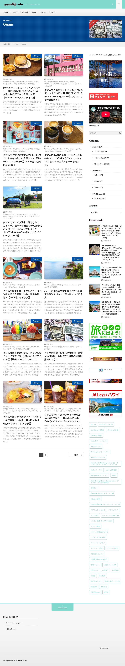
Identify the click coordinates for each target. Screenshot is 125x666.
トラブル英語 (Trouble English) (101, 521)
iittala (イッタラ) (96, 470)
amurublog (22, 660)
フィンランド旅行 (97, 548)
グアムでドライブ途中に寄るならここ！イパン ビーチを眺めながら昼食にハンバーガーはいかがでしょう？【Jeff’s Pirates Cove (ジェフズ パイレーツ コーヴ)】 (22, 229)
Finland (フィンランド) (99, 441)
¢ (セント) (78, 346)
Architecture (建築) (52, 81)
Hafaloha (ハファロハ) (23, 346)
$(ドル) (49, 346)
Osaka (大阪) (99, 198)
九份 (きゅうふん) (97, 554)
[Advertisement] (63, 207)
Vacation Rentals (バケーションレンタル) (105, 504)
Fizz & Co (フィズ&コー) (13, 149)
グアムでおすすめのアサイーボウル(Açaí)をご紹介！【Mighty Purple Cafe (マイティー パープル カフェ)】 (63, 418)
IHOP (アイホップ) (22, 284)
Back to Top (62, 608)
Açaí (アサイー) (52, 408)
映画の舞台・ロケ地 (112, 581)
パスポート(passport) (98, 537)
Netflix (114, 475)
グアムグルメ (22, 83)
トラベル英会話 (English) (99, 532)
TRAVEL (15, 12)
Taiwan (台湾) (95, 499)
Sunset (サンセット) (70, 284)
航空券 (106, 592)
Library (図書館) (111, 470)
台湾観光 (115, 570)
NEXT (76, 455)
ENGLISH (52, 12)
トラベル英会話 (100, 158)
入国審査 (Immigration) (99, 559)
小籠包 (93, 576)
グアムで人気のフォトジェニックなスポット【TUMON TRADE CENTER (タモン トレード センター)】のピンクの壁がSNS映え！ (63, 94)
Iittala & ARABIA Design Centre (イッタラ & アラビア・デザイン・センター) (104, 463)
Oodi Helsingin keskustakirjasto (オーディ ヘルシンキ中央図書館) (105, 481)
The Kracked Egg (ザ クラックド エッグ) (16, 410)
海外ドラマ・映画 (101, 164)
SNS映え (73, 81)
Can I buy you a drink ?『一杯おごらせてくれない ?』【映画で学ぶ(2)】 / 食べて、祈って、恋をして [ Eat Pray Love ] (111, 272)
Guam (33, 12)
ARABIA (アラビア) (106, 424)
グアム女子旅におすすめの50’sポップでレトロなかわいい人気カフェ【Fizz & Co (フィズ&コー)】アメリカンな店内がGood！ (22, 160)
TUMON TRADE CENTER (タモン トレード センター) (62, 83)
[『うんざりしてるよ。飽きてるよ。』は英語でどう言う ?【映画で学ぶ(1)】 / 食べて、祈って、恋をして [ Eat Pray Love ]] (94, 289)
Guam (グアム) (10, 81)
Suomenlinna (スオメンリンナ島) (102, 493)
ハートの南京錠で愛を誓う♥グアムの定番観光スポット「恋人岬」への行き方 (63, 294)
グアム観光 (53, 287)
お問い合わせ (11, 629)
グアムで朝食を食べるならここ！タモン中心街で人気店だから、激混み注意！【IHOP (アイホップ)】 (22, 294)
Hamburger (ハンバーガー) (24, 81)
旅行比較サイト (96, 581)
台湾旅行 (105, 570)
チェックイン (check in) (110, 515)
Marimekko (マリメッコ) (99, 475)
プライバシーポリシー (14, 623)
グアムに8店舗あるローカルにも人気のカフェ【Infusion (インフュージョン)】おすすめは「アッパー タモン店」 (63, 160)
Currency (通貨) (57, 346)
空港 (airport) (95, 592)
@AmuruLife (94, 125)
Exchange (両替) (68, 346)
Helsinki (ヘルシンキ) (98, 457)
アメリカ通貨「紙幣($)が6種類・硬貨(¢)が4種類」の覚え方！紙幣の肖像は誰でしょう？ (63, 356)
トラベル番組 (99, 151)
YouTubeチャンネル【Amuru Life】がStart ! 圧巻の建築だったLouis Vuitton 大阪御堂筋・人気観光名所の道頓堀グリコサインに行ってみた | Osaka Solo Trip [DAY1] (111, 253)
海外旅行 (104, 587)
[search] (120, 133)
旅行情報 (47, 349)
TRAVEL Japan (97, 194)
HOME (5, 12)
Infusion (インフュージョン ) (66, 149)
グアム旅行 (31, 83)
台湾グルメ (95, 570)
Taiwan (42, 12)
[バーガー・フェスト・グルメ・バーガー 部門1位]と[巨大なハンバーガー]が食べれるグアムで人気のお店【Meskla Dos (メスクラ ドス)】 (22, 92)
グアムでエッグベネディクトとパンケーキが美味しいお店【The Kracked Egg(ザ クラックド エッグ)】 (22, 420)
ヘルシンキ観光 (112, 548)
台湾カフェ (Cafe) (110, 565)
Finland (25, 12)
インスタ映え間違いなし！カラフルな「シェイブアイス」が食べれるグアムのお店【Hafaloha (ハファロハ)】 (22, 356)
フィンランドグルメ (98, 543)
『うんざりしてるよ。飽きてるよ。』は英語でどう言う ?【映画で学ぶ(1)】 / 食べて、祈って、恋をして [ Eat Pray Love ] (111, 289)
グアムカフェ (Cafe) (9, 151)
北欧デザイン (95, 565)
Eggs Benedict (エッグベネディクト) (17, 408)
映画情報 (94, 587)
